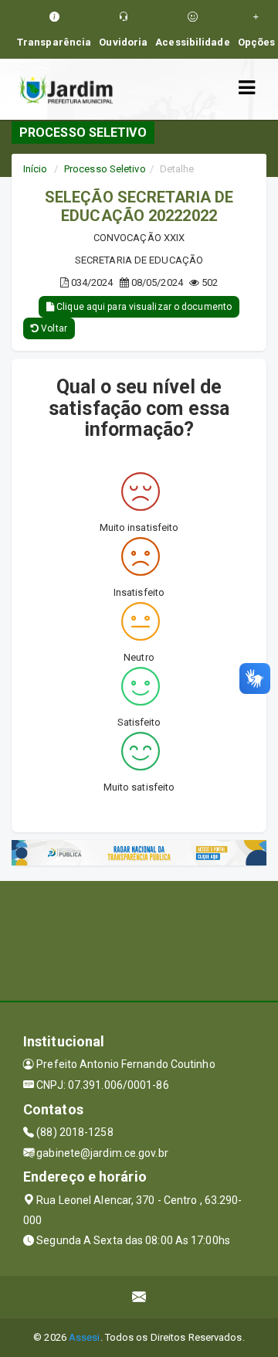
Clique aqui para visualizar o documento (143, 306)
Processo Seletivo (105, 169)
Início (35, 169)
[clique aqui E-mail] (139, 1297)
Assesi (84, 1337)
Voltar (53, 328)
